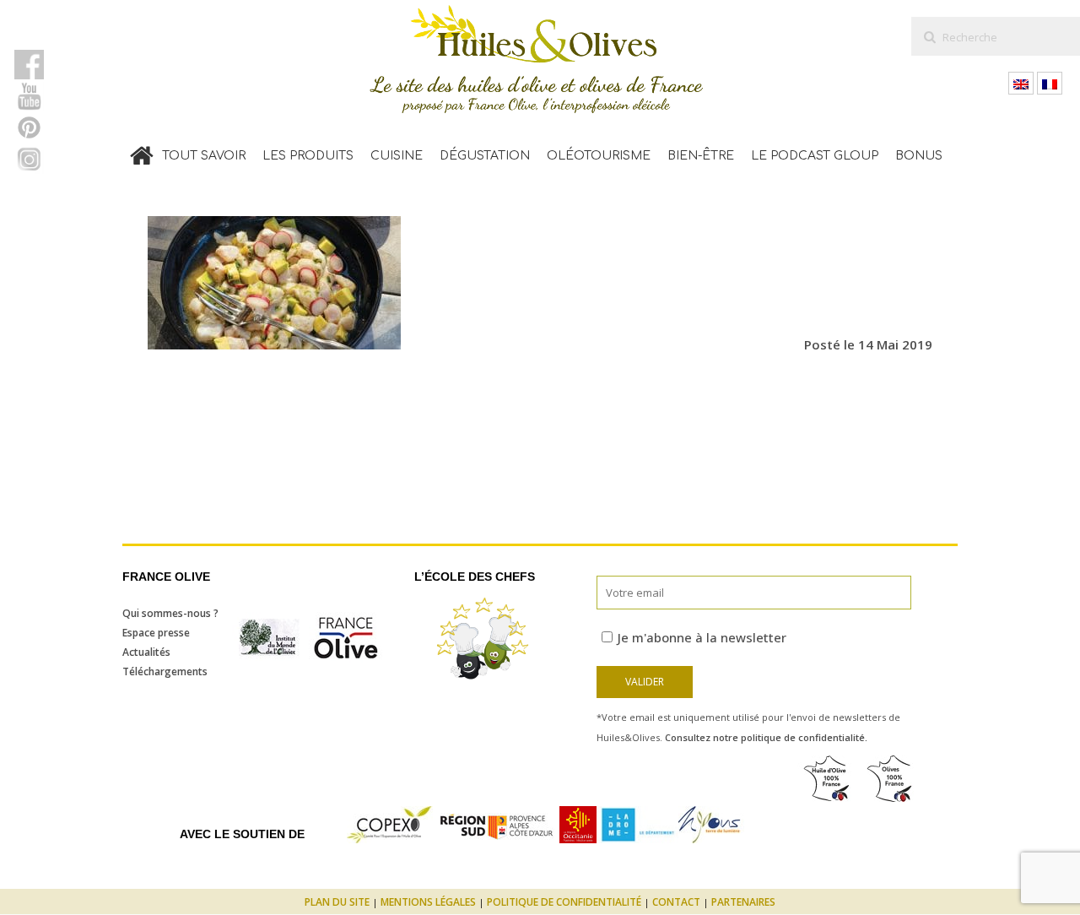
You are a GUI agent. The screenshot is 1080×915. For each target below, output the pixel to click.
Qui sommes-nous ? (170, 613)
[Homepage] (142, 152)
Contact (676, 902)
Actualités (146, 652)
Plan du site (337, 902)
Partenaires (743, 902)
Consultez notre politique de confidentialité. (766, 737)
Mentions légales (428, 902)
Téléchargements (165, 671)
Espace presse (156, 632)
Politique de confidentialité (564, 902)
